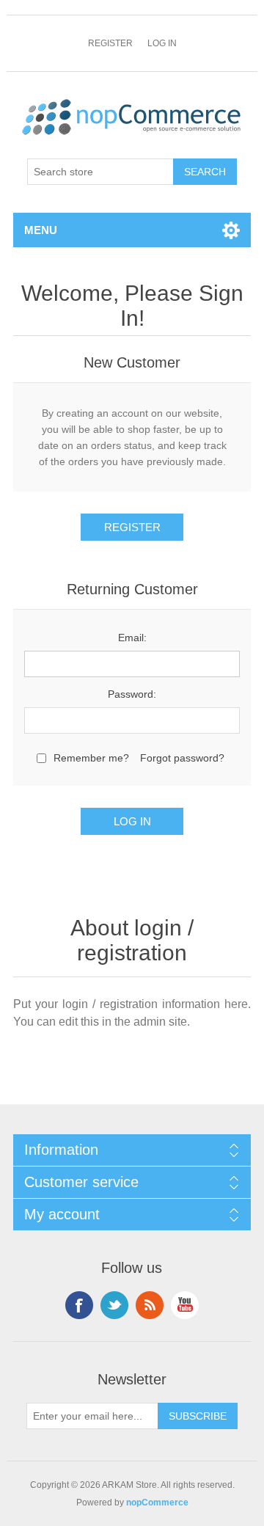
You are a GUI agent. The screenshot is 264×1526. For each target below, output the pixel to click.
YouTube (185, 1305)
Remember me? (91, 758)
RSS (150, 1305)
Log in (162, 43)
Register (110, 43)
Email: (132, 637)
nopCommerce (157, 1502)
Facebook (79, 1305)
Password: (132, 694)
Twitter (114, 1305)
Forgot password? (182, 758)
